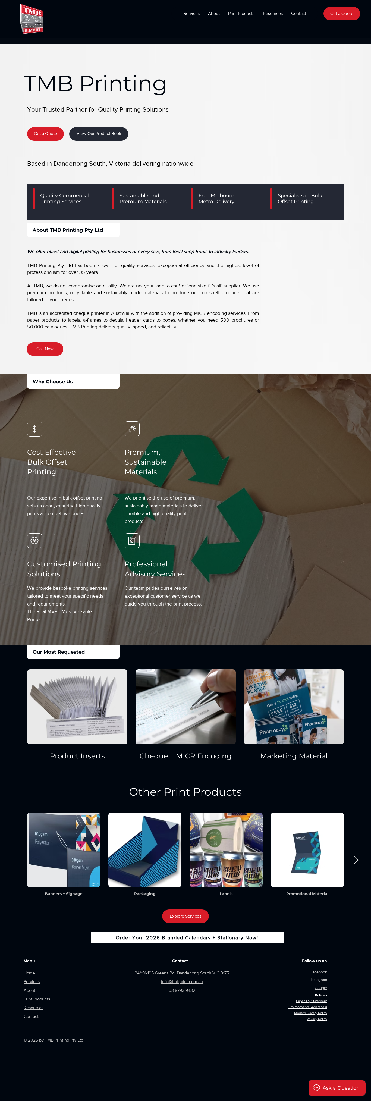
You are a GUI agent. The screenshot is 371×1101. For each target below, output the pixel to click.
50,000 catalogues (47, 327)
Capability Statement (311, 1001)
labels (74, 320)
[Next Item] (356, 860)
